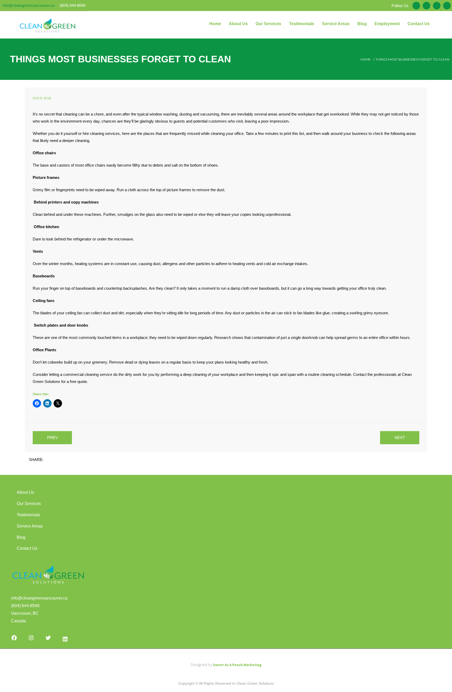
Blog (21, 537)
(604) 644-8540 (73, 5)
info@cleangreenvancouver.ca (28, 5)
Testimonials (28, 515)
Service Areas (30, 526)
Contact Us (27, 548)
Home (365, 59)
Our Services (29, 503)
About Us (25, 492)
